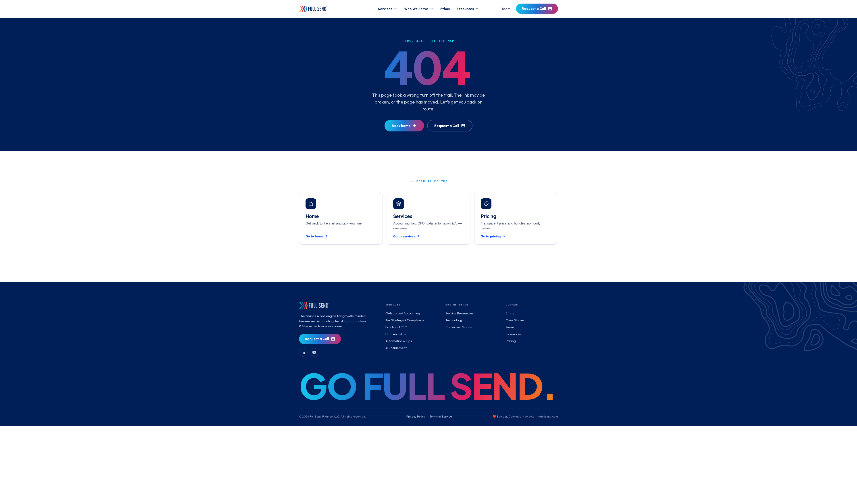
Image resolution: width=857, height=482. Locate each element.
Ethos (445, 8)
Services (385, 8)
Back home (401, 125)
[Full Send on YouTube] (314, 352)
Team (506, 8)
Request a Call (534, 8)
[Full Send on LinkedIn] (303, 352)
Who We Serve (416, 8)
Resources (465, 8)
